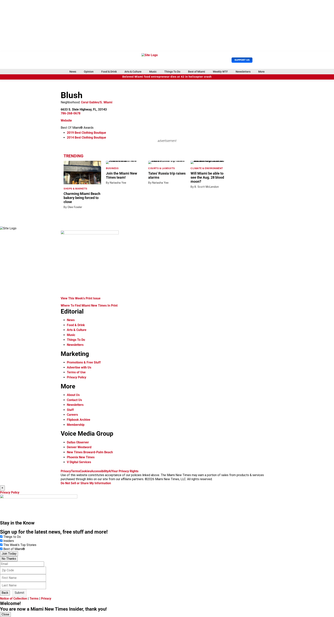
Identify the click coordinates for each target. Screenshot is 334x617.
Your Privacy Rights (125, 471)
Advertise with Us (79, 367)
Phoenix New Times (81, 457)
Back (5, 593)
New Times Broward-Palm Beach (90, 452)
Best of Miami (196, 71)
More (261, 71)
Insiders (8, 541)
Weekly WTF (220, 71)
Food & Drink (109, 71)
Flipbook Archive (78, 420)
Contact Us (74, 400)
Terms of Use (76, 372)
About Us (73, 395)
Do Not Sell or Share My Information (86, 483)
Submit (19, 593)
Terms (75, 471)
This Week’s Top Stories (19, 545)
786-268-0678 (70, 113)
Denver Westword (79, 447)
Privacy (66, 471)
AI (110, 471)
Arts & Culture (132, 71)
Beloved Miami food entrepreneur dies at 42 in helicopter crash (167, 76)
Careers (72, 414)
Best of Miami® (14, 549)
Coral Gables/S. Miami (96, 102)
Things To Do (172, 71)
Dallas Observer (78, 442)
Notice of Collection (13, 598)
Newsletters (243, 71)
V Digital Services (79, 462)
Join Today (9, 553)
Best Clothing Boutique (86, 133)
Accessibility (99, 471)
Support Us (242, 59)
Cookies (85, 471)
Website (66, 120)
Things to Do (12, 537)
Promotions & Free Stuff (84, 362)
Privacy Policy (76, 377)
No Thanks (9, 558)
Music (153, 71)
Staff (70, 410)
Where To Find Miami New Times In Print (89, 305)
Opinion (89, 71)
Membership (75, 425)
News (72, 71)
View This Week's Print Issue (81, 298)
